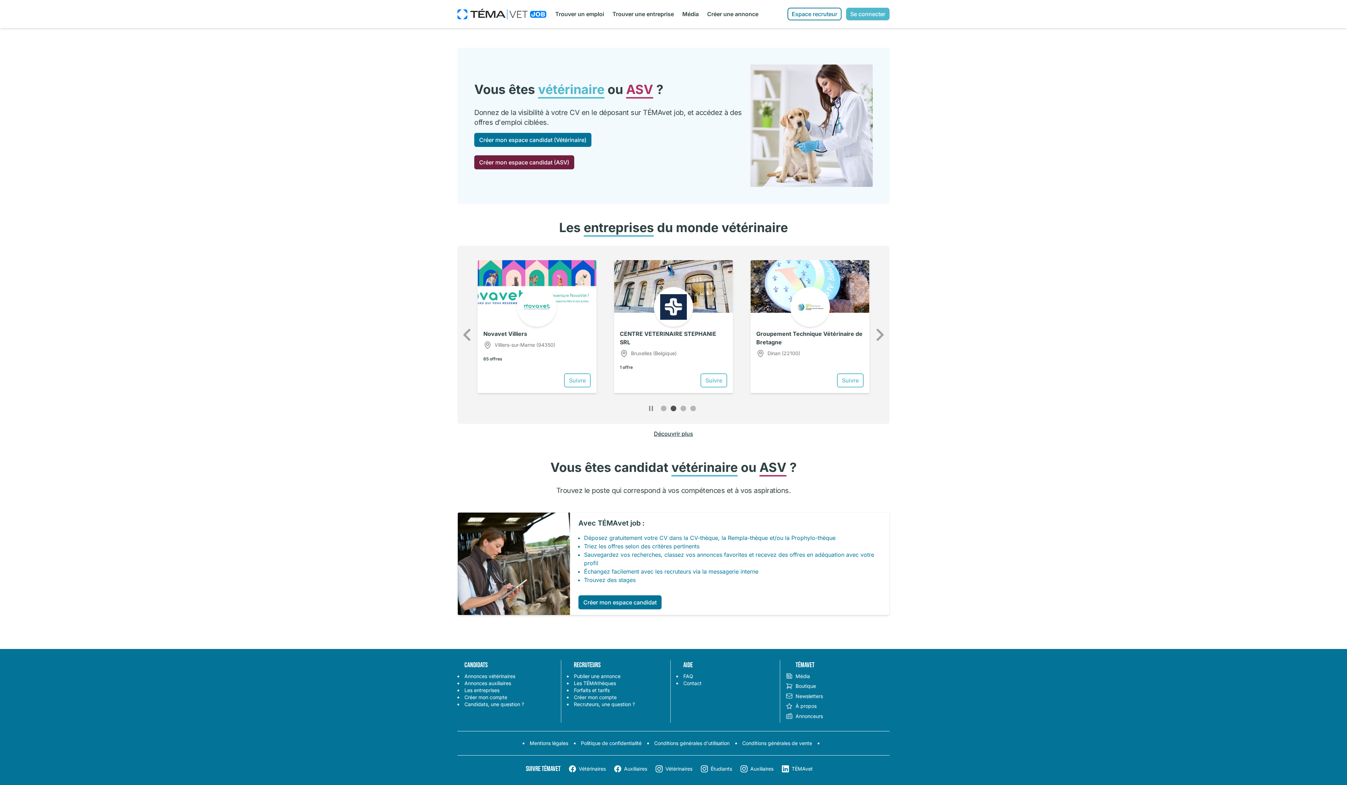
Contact (692, 683)
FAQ (688, 676)
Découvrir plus (673, 433)
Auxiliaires (635, 769)
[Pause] (651, 408)
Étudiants (721, 769)
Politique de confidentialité (611, 743)
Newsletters (809, 696)
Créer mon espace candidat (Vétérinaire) (533, 139)
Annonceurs (809, 716)
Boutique (806, 686)
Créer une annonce (732, 14)
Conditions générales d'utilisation (692, 743)
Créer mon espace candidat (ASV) (524, 162)
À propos (806, 706)
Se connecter (867, 14)
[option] (537, 326)
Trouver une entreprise (643, 14)
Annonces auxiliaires (487, 683)
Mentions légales (549, 743)
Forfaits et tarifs (592, 690)
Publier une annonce (597, 676)
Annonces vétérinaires (489, 676)
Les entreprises (482, 690)
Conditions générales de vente (777, 743)
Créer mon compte (485, 697)
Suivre (577, 380)
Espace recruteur (814, 14)
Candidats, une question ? (494, 704)
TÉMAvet (802, 769)
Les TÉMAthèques (595, 683)
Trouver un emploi (579, 14)
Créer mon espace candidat (620, 602)
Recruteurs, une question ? (604, 704)
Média (690, 14)
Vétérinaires (592, 769)
